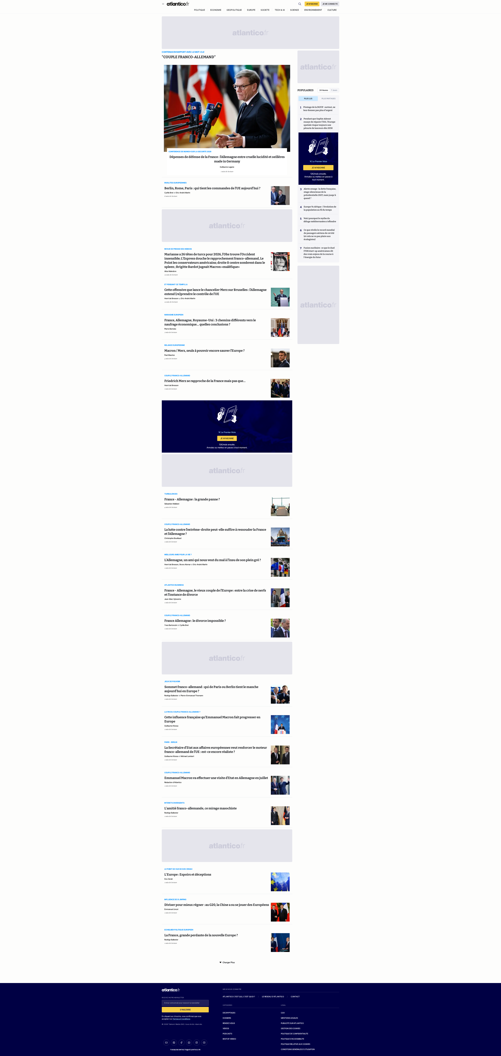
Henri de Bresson (171, 298)
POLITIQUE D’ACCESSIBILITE (292, 1039)
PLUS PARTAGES (329, 98)
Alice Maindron (170, 271)
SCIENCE (294, 10)
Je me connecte (330, 4)
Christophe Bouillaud (172, 538)
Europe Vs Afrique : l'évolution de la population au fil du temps (320, 208)
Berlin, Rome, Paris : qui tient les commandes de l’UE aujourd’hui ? (212, 188)
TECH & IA (280, 10)
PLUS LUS (308, 98)
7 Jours (334, 90)
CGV (283, 1013)
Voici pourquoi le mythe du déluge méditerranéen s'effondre (320, 220)
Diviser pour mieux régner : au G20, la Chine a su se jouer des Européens (216, 905)
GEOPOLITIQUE (234, 10)
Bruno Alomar (185, 564)
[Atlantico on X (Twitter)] (174, 1043)
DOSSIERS (227, 1018)
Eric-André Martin (183, 193)
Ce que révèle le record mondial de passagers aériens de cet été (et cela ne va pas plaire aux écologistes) (319, 235)
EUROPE (251, 10)
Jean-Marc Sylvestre (172, 599)
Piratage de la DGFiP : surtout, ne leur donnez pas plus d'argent (319, 108)
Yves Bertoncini (170, 625)
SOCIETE (265, 10)
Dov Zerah (168, 879)
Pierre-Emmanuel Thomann (192, 695)
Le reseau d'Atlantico (273, 996)
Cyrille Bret (168, 193)
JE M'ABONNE (312, 4)
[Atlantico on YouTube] (204, 1043)
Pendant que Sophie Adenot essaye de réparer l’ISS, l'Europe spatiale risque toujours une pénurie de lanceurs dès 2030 (319, 123)
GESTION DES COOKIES (290, 1028)
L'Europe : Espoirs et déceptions (187, 874)
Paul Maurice (169, 355)
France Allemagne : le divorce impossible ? (195, 621)
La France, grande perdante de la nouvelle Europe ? (201, 935)
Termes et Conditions (181, 1019)
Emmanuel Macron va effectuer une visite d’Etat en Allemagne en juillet (216, 778)
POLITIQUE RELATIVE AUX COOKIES (295, 1044)
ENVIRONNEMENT (313, 10)
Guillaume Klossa (171, 726)
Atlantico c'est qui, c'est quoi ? (239, 996)
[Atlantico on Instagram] (197, 1043)
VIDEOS (226, 1028)
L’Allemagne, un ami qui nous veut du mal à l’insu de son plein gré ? (212, 560)
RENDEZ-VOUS (229, 1023)
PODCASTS (227, 1034)
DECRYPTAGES (229, 1013)
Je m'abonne (227, 438)
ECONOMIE (215, 10)
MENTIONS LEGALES (289, 1018)
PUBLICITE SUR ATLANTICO (292, 1023)
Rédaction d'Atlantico (172, 782)
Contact (295, 996)
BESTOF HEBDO (229, 1039)
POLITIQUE (199, 10)
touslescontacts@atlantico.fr (185, 1050)
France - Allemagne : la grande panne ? (192, 499)
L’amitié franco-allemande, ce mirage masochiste (200, 808)
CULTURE (332, 10)
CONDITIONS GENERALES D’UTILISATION (298, 1049)
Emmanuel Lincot (171, 909)
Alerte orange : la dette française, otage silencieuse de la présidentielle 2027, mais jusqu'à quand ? (320, 193)
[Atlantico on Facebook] (181, 1043)
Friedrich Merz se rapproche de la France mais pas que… (205, 381)
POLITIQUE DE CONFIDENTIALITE (294, 1034)
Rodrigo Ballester (171, 695)
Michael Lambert (187, 756)
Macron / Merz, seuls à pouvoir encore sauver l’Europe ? (204, 350)
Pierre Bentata (170, 329)
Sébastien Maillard (171, 504)
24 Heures (323, 90)
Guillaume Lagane (227, 167)
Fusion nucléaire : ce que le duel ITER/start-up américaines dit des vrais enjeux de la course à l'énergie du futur (319, 252)
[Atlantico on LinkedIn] (189, 1043)
